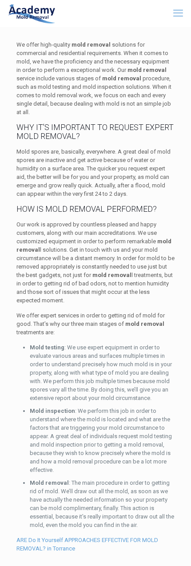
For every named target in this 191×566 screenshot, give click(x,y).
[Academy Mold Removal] (32, 13)
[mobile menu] (179, 13)
